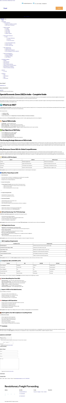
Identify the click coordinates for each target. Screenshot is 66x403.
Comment (1, 343)
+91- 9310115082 (26, 378)
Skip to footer (12, 0)
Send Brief (1, 90)
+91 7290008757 (22, 396)
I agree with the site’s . (7, 345)
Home (25, 16)
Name (1, 337)
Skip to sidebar (7, 0)
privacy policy (10, 345)
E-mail (1, 338)
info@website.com (3, 85)
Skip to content (2, 0)
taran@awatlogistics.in (23, 391)
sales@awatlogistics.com (20, 378)
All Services (27, 16)
